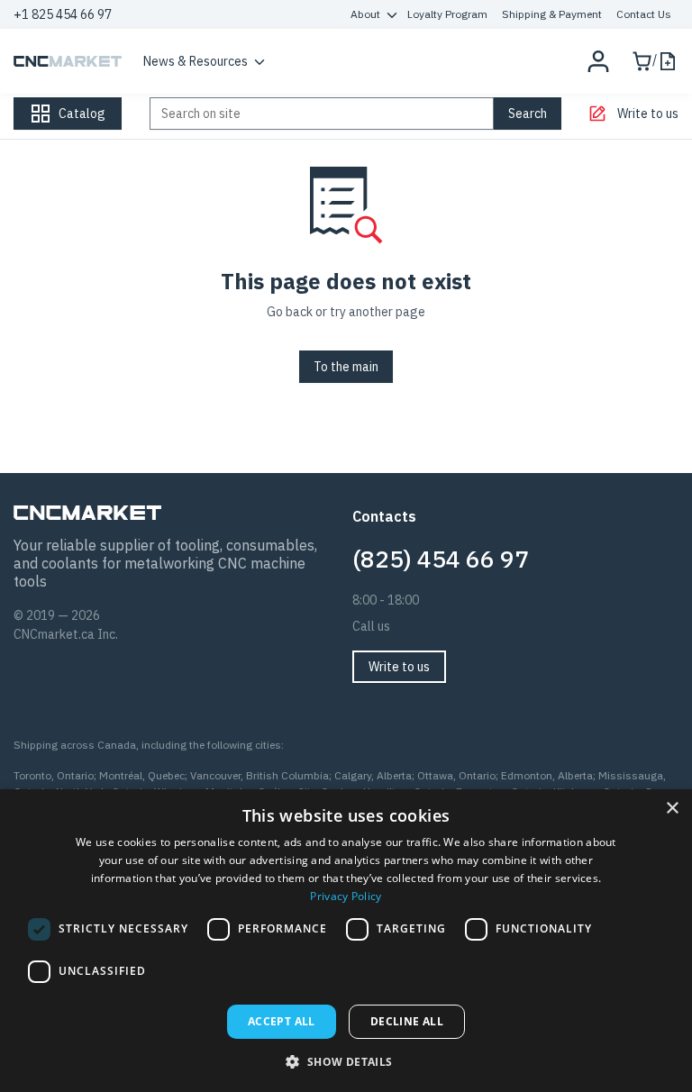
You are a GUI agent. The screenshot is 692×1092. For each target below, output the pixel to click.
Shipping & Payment (552, 14)
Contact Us (643, 14)
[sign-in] (598, 61)
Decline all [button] (406, 1021)
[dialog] (346, 940)
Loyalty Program (447, 14)
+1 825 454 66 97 (63, 14)
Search (527, 113)
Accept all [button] (281, 1021)
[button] (345, 1061)
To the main (346, 367)
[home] (68, 61)
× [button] (671, 808)
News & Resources (195, 61)
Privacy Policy (345, 896)
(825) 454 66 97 (440, 558)
